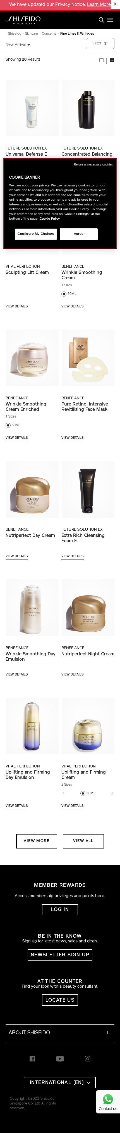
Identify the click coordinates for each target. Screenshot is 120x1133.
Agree (79, 234)
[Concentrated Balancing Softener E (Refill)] (87, 105)
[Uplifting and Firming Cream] (87, 722)
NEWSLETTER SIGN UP (60, 955)
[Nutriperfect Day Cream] (32, 486)
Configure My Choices (36, 234)
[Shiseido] (23, 20)
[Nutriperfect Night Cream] (87, 604)
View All (83, 841)
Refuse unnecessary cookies (93, 164)
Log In (60, 909)
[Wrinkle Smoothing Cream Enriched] (32, 354)
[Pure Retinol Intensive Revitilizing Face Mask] (87, 354)
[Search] (101, 20)
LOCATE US (60, 1000)
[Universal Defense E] (32, 105)
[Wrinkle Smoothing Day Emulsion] (32, 604)
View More (36, 841)
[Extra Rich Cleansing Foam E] (87, 486)
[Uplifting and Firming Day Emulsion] (32, 722)
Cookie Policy (50, 219)
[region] (60, 203)
